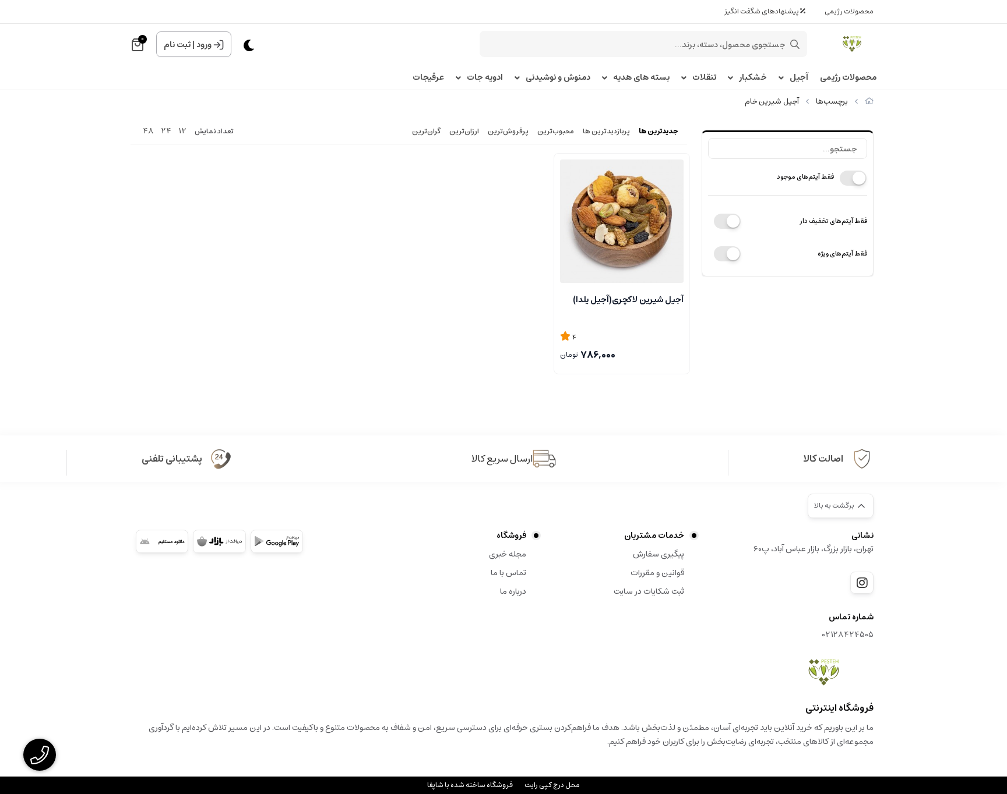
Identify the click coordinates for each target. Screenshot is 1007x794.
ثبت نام (177, 45)
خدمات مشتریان (654, 535)
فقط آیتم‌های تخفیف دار (833, 220)
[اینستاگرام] (862, 583)
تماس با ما (508, 573)
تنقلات (704, 78)
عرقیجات (428, 78)
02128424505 (848, 635)
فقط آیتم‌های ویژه (842, 253)
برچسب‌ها (832, 101)
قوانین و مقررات (657, 573)
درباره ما (513, 591)
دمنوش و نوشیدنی (558, 78)
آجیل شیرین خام (772, 101)
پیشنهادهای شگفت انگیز (762, 11)
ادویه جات (485, 78)
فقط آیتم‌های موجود (805, 176)
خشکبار (753, 78)
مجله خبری (507, 554)
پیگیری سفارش (658, 554)
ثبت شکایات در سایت (649, 591)
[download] (162, 541)
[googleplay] (277, 541)
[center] (795, 44)
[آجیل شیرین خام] (824, 672)
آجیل (799, 78)
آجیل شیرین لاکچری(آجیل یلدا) (628, 300)
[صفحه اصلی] (869, 101)
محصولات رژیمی (849, 11)
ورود (204, 45)
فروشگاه (511, 535)
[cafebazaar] (219, 541)
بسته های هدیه (641, 78)
